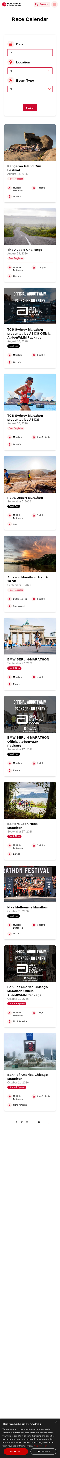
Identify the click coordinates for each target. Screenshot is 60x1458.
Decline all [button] (43, 1451)
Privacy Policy (40, 1445)
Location (23, 62)
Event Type (25, 80)
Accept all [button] (16, 1451)
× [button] (56, 1422)
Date (20, 44)
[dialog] (30, 1438)
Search (30, 107)
